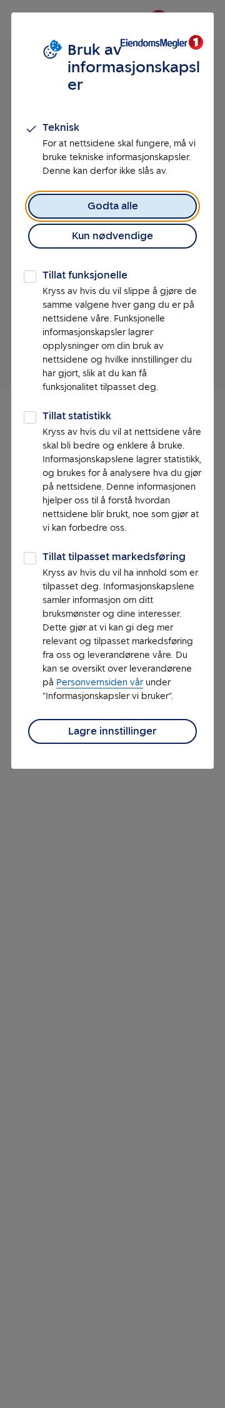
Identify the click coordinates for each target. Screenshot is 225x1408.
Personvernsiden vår (99, 682)
